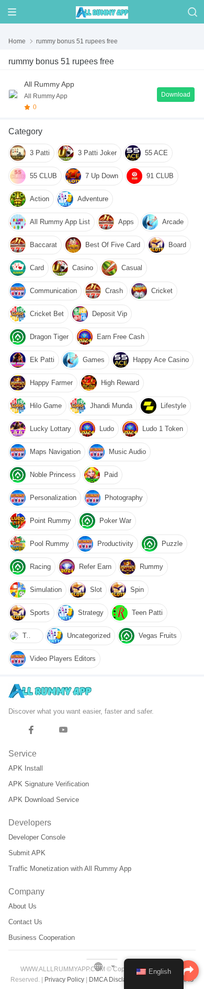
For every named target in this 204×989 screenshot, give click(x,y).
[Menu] (12, 12)
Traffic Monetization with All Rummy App (69, 868)
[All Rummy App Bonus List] (13, 94)
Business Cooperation (41, 937)
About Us (22, 906)
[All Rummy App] (102, 11)
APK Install (25, 768)
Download (175, 94)
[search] (192, 12)
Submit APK (27, 853)
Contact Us (25, 922)
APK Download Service (43, 800)
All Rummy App (49, 84)
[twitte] (47, 730)
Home (17, 41)
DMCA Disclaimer (114, 979)
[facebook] (31, 730)
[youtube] (63, 730)
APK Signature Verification (48, 784)
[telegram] (14, 730)
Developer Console (36, 837)
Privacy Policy (64, 979)
